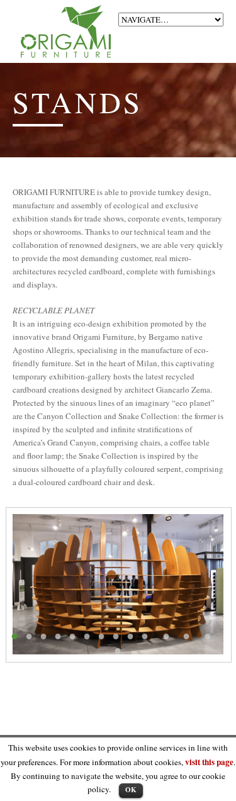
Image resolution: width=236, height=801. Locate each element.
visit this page (209, 762)
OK (131, 790)
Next (153, 584)
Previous (82, 584)
